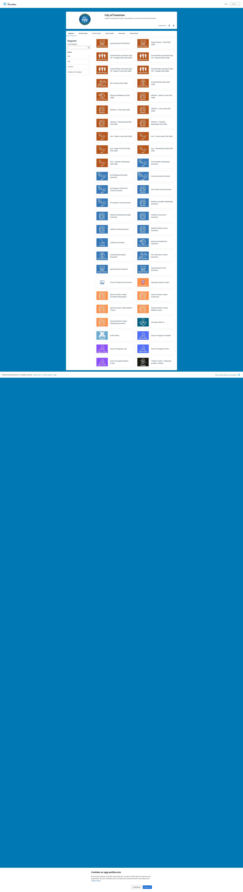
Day (69, 61)
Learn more (162, 25)
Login (226, 4)
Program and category (75, 72)
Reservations (134, 33)
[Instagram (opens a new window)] (173, 25)
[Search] (88, 47)
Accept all (147, 887)
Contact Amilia (47, 375)
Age (69, 56)
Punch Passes (96, 33)
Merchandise (110, 33)
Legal (54, 375)
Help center (37, 375)
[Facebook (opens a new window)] (169, 25)
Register (71, 33)
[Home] (9, 4)
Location (70, 67)
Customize (136, 887)
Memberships (83, 33)
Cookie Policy (95, 881)
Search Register (72, 44)
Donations (122, 33)
